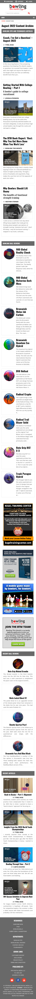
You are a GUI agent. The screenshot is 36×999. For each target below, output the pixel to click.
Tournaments (18, 947)
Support (20, 1)
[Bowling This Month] (18, 9)
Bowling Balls (18, 929)
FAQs (18, 926)
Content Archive (18, 945)
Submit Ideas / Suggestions (18, 931)
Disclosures (18, 958)
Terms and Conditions (18, 962)
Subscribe (9, 1)
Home (3, 21)
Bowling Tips (18, 940)
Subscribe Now (18, 924)
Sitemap (19, 987)
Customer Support (18, 955)
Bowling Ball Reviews (18, 942)
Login (30, 1)
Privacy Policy (18, 960)
